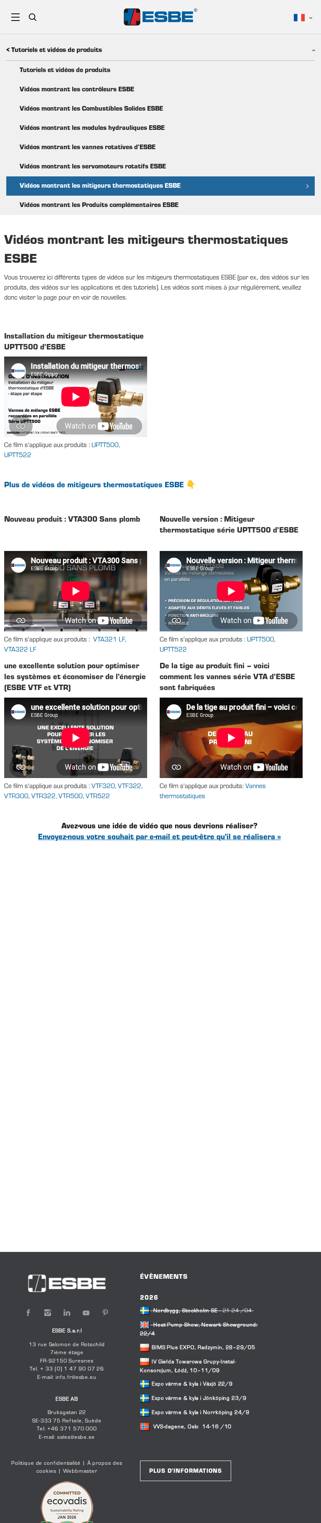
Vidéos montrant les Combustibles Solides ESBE (91, 109)
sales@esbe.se (76, 1437)
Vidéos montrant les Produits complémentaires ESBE (99, 205)
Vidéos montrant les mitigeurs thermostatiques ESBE (100, 186)
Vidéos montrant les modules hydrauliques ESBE (92, 128)
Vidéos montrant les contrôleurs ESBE (77, 90)
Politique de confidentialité (45, 1463)
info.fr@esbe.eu (76, 1377)
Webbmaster (80, 1471)
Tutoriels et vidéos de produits (65, 70)
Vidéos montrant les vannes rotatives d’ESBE (87, 147)
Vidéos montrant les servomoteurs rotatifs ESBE (93, 167)
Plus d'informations (185, 1471)
